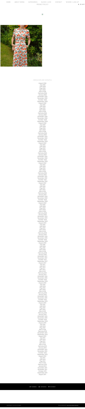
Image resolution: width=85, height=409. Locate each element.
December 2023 (42, 136)
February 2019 (42, 233)
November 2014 (42, 318)
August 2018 (42, 243)
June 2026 (42, 86)
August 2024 (42, 123)
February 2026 (42, 93)
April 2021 (42, 189)
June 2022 (42, 166)
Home (8, 2)
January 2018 (42, 254)
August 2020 (42, 203)
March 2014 (42, 329)
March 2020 (42, 211)
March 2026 (42, 91)
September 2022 (42, 161)
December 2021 (42, 176)
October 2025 (42, 100)
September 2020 (42, 201)
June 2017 (43, 266)
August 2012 (42, 356)
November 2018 (42, 238)
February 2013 (42, 346)
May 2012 (42, 361)
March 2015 (42, 311)
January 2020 (42, 214)
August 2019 (42, 223)
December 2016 (42, 276)
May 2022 (42, 168)
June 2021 (43, 186)
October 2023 (42, 140)
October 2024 (42, 120)
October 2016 (42, 279)
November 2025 (42, 98)
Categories (32, 2)
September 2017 (42, 261)
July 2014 (42, 324)
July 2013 (42, 338)
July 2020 (42, 204)
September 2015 (42, 301)
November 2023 (42, 138)
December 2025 (42, 96)
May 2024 (42, 128)
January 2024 (42, 135)
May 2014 (42, 328)
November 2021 (42, 178)
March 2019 (42, 231)
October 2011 (42, 371)
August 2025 (42, 103)
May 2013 (42, 341)
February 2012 (42, 364)
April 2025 (43, 110)
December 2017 (42, 256)
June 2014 (43, 326)
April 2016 (42, 289)
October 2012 (42, 353)
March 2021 (42, 191)
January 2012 (43, 366)
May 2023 (42, 148)
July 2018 (42, 244)
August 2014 (42, 323)
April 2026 (43, 90)
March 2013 (42, 344)
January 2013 (43, 348)
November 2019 (42, 218)
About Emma (19, 2)
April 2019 (42, 229)
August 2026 (42, 83)
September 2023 (42, 141)
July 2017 (42, 264)
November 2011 (42, 369)
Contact (58, 2)
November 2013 (42, 333)
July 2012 (42, 358)
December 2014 (42, 316)
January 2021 (43, 194)
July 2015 (42, 304)
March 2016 (42, 291)
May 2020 (42, 208)
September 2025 (42, 101)
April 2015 (42, 309)
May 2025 (42, 108)
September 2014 (42, 321)
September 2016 (42, 281)
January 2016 (43, 294)
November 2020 (42, 198)
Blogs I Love (46, 2)
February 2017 (42, 273)
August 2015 (42, 303)
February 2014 (42, 331)
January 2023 (42, 155)
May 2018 (42, 248)
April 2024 (43, 130)
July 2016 (42, 284)
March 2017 (42, 271)
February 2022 (42, 173)
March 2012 (42, 363)
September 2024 (42, 121)
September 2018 (43, 241)
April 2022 (43, 170)
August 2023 (42, 143)
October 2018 (42, 239)
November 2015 (42, 298)
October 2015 (42, 299)
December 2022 (42, 156)
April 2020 (42, 209)
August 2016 (42, 283)
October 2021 (42, 179)
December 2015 (42, 296)
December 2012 (42, 349)
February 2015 (42, 313)
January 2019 (42, 234)
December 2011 (42, 368)
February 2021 (42, 193)
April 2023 (43, 150)
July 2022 (42, 165)
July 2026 (42, 85)
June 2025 (42, 106)
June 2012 (43, 359)
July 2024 (42, 125)
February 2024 (42, 133)
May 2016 (42, 288)
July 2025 (42, 105)
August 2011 (42, 374)
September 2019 (43, 221)
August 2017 (42, 263)
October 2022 (42, 160)
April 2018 (42, 249)
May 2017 (42, 268)
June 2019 (42, 226)
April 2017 (42, 269)
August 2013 (42, 336)
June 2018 (42, 246)
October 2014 (42, 319)
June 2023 (42, 146)
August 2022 (42, 163)
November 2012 (42, 351)
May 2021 (42, 188)
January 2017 (43, 274)
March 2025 (42, 111)
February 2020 (42, 213)
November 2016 (42, 278)
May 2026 (42, 88)
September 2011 (42, 373)
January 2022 (42, 174)
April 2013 (42, 343)
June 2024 (42, 126)
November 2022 (42, 158)
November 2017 (42, 258)
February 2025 (42, 113)
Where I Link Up (72, 2)
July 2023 (42, 145)
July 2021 (42, 184)
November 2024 (42, 118)
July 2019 (42, 224)
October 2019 (42, 219)
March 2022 (42, 171)
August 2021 (42, 183)
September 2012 (42, 354)
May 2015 (42, 308)
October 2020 (42, 199)
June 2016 (43, 286)
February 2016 (42, 293)
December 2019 (42, 216)
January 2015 (43, 314)
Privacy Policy (42, 4)
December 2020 (42, 196)
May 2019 (42, 228)
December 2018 (42, 236)
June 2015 (43, 306)
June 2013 (43, 339)
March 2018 (42, 251)
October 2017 (42, 259)
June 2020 (42, 206)
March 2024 (42, 131)
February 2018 (42, 253)
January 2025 (42, 115)
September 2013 (42, 334)
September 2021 (42, 181)
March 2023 (42, 151)
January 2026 (42, 95)
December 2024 (42, 116)
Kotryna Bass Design (72, 405)
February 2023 (42, 153)
